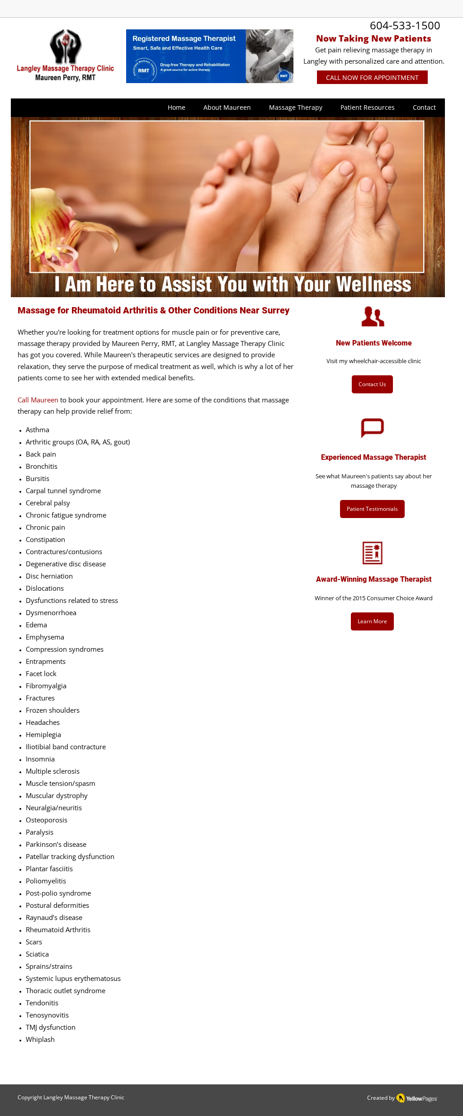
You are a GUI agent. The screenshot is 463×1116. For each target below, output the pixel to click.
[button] (227, 107)
